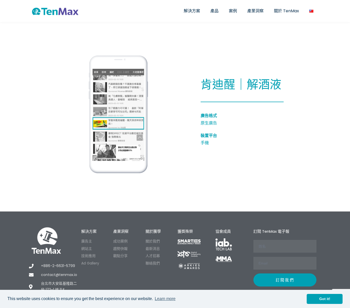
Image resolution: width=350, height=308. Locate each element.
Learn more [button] (165, 298)
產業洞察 (255, 11)
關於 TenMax (286, 11)
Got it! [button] (324, 299)
